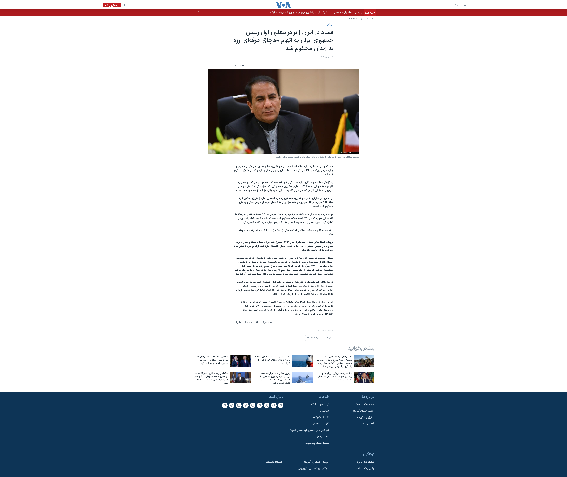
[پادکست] (231, 405)
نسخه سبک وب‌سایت (317, 443)
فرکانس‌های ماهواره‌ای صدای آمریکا (309, 430)
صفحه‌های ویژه (365, 462)
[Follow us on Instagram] (252, 405)
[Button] (239, 65)
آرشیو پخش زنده (365, 469)
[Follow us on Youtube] (259, 405)
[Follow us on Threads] (246, 405)
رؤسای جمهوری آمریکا (316, 462)
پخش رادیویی (321, 437)
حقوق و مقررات (365, 417)
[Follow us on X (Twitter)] (266, 405)
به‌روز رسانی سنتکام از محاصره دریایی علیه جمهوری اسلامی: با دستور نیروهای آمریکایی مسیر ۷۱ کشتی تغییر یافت (307, 12)
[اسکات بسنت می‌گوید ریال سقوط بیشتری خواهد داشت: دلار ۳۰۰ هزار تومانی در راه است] (364, 377)
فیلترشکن (323, 411)
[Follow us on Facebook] (281, 405)
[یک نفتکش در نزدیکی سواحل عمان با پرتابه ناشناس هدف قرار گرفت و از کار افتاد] (302, 361)
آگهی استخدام (321, 424)
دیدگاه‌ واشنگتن (273, 462)
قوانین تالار (368, 424)
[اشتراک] (224, 405)
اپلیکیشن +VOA (320, 404)
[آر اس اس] (238, 405)
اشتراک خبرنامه (321, 417)
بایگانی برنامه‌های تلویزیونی (313, 469)
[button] (198, 12)
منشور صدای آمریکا (363, 411)
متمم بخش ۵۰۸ (365, 404)
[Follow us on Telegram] (273, 405)
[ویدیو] (125, 5)
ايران (330, 24)
